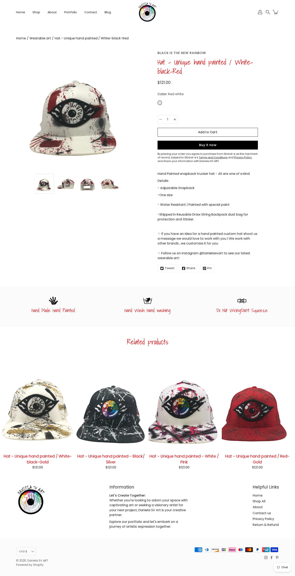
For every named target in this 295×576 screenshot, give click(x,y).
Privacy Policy (263, 519)
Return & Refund (266, 524)
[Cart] (276, 12)
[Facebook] (271, 557)
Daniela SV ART (37, 561)
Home (20, 12)
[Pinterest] (277, 557)
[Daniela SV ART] (147, 12)
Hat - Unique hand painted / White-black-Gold (38, 459)
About (52, 12)
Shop (36, 12)
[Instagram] (266, 557)
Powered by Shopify (30, 565)
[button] (268, 12)
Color (171, 94)
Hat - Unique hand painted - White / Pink (184, 459)
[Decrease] (161, 119)
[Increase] (175, 119)
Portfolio (70, 12)
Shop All (259, 501)
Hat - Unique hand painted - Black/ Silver (111, 459)
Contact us (262, 513)
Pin (209, 268)
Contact (90, 12)
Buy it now (207, 145)
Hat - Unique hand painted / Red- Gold (257, 459)
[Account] (260, 12)
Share (190, 268)
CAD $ (23, 551)
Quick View (37, 403)
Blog (108, 12)
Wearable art (40, 38)
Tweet (170, 268)
